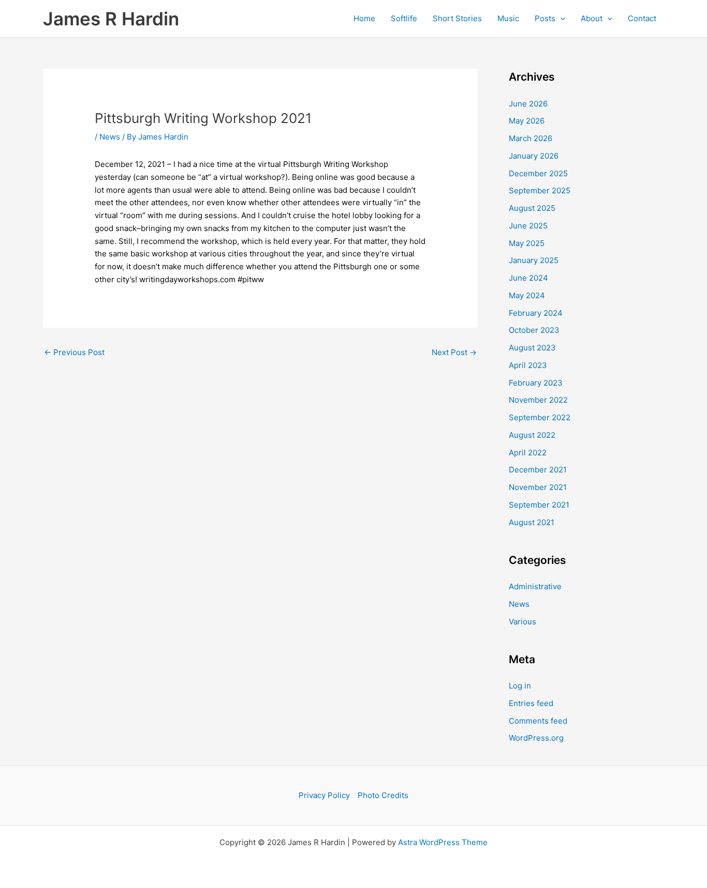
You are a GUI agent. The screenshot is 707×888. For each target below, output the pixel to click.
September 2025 (539, 190)
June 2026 (528, 104)
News (109, 137)
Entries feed (531, 703)
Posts (545, 18)
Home (364, 18)
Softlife (404, 18)
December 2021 (538, 469)
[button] (560, 19)
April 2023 (528, 365)
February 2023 (536, 383)
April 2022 (528, 452)
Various (522, 621)
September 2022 (539, 417)
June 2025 (528, 226)
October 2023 (534, 330)
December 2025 (538, 173)
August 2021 (531, 522)
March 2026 (530, 138)
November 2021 (538, 487)
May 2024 (527, 295)
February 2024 (536, 313)
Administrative (535, 586)
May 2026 (526, 121)
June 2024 (528, 278)
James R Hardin (111, 18)
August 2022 (532, 435)
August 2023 (532, 348)
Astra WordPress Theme (443, 842)
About (591, 18)
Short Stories (457, 18)
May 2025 (526, 243)
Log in (520, 686)
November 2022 (538, 400)
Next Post (454, 352)
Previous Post (74, 352)
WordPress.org (536, 738)
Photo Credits (383, 795)
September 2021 (539, 505)
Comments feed (538, 721)
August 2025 (532, 208)
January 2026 (533, 156)
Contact (642, 18)
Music (508, 18)
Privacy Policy (324, 795)
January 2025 (533, 260)
